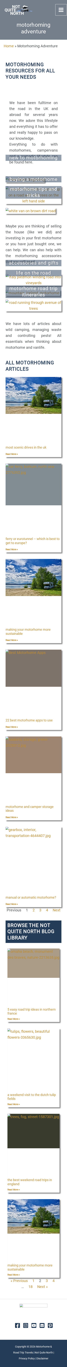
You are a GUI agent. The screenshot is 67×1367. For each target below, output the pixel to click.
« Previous (19, 1281)
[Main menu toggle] (61, 10)
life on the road (33, 273)
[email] (42, 1325)
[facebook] (17, 1325)
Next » (42, 1286)
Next (56, 910)
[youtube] (34, 1325)
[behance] (50, 1325)
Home (9, 46)
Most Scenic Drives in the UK (26, 447)
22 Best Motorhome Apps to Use (29, 720)
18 (30, 1286)
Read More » (12, 454)
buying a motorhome (34, 179)
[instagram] (26, 1325)
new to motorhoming (33, 157)
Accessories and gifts (33, 263)
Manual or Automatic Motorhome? (31, 897)
